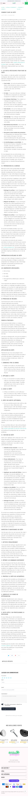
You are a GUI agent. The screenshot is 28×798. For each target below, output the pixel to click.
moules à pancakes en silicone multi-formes (14, 428)
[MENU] (0, 3)
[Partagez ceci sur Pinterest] (15, 655)
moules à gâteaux (6, 645)
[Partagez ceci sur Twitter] (8, 655)
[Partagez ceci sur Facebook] (12, 655)
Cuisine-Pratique (7, 791)
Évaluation (3, 675)
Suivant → (19, 9)
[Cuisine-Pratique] (14, 3)
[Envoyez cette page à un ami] (19, 655)
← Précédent (20, 7)
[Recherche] (23, 3)
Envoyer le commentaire (8, 709)
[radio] (2, 678)
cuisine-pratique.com (8, 247)
